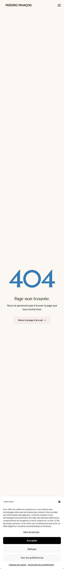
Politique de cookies (17, 565)
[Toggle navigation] (51, 5)
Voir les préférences (32, 557)
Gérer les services (31, 532)
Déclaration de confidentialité (41, 565)
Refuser (32, 549)
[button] (59, 501)
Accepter (32, 540)
